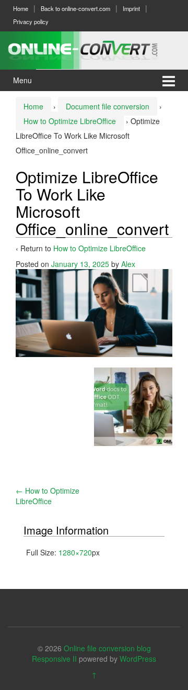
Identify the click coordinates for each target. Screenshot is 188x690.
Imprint (131, 8)
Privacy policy (31, 21)
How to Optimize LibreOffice (70, 121)
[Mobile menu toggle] (168, 80)
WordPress (138, 658)
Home (20, 8)
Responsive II (54, 658)
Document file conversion (107, 106)
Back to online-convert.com (75, 8)
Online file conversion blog (107, 648)
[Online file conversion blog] (94, 48)
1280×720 (75, 552)
